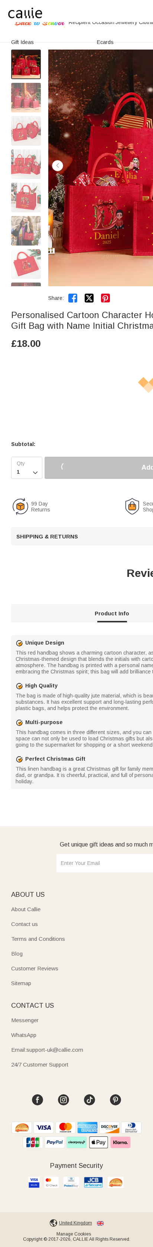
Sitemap (21, 983)
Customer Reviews (34, 968)
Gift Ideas (22, 42)
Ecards (105, 42)
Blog (17, 953)
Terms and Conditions (38, 939)
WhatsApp (23, 1035)
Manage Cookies (73, 1234)
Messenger (25, 1020)
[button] (57, 165)
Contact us (24, 924)
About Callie (25, 909)
